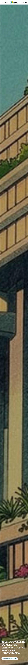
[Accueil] (14, 2)
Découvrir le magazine (10, 658)
